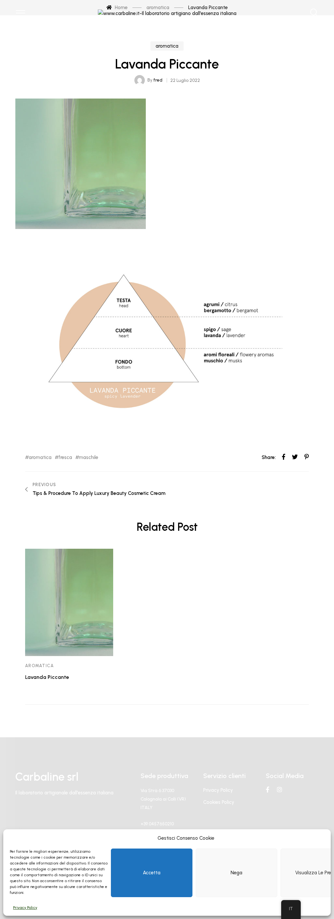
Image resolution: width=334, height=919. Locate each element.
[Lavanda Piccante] (69, 602)
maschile (88, 457)
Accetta (151, 873)
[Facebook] (267, 789)
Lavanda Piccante (47, 677)
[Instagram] (279, 789)
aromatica (167, 46)
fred (157, 80)
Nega (236, 873)
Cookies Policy (218, 802)
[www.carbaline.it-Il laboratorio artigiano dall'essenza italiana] (167, 13)
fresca (65, 457)
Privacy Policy (25, 907)
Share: (269, 457)
